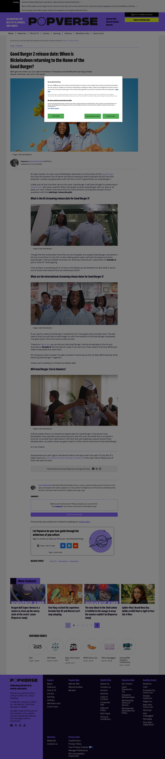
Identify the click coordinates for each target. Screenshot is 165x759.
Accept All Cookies (111, 116)
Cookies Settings (56, 116)
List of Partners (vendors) (53, 108)
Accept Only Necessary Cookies (93, 116)
